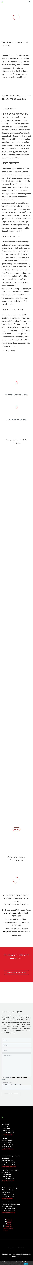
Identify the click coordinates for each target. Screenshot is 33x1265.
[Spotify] (8, 1224)
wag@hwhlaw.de (10, 922)
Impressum (11, 1247)
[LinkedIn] (8, 1222)
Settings (26, 1264)
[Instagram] (8, 1220)
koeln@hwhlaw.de (7, 1134)
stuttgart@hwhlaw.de (8, 1180)
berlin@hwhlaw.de (7, 1198)
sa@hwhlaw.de (10, 913)
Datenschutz (21, 1247)
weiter (16, 829)
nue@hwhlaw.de (10, 932)
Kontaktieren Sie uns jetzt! (16, 972)
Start (17, 4)
